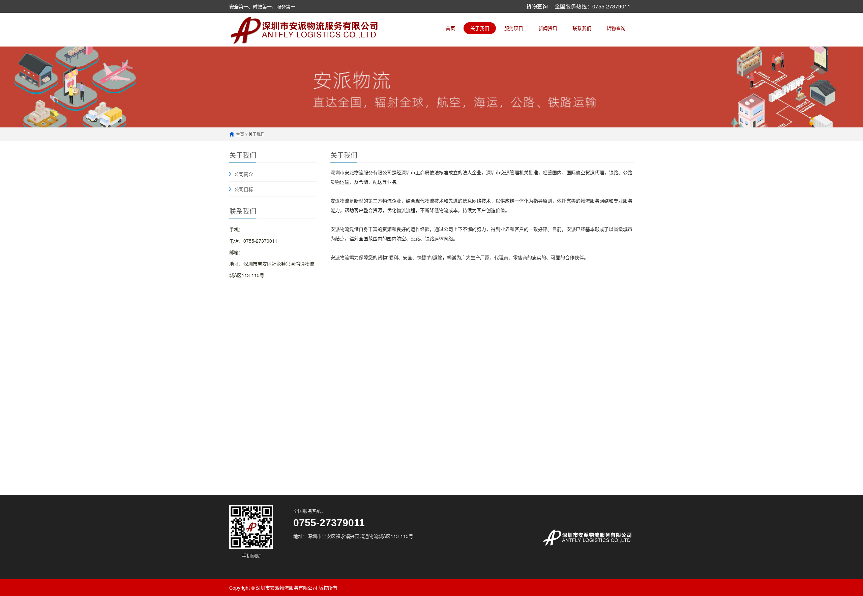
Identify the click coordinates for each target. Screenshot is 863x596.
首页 (450, 28)
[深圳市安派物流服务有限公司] (305, 29)
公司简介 (243, 174)
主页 (240, 134)
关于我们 (479, 28)
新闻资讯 (547, 28)
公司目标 (243, 189)
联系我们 (581, 28)
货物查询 (537, 6)
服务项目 (513, 28)
